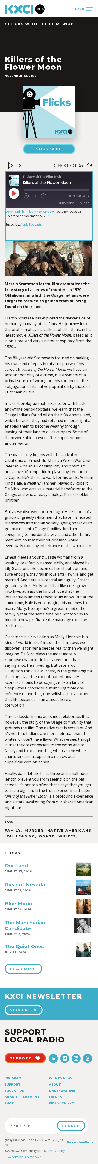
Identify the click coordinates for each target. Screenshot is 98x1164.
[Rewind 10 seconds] (26, 196)
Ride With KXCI (62, 1103)
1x (34, 196)
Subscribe (49, 149)
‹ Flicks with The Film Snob (39, 24)
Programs (14, 1078)
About (55, 1084)
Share (84, 203)
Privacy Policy (56, 1151)
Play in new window (41, 212)
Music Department (22, 1097)
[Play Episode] (14, 193)
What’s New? (61, 1078)
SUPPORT (21, 1058)
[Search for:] (32, 1125)
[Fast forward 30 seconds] (43, 196)
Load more (23, 969)
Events (55, 1097)
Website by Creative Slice (24, 1157)
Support (12, 1084)
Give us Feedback (80, 1142)
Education (14, 1090)
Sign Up (19, 1010)
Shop (9, 1103)
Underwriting (62, 1090)
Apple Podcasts (31, 224)
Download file (15, 212)
